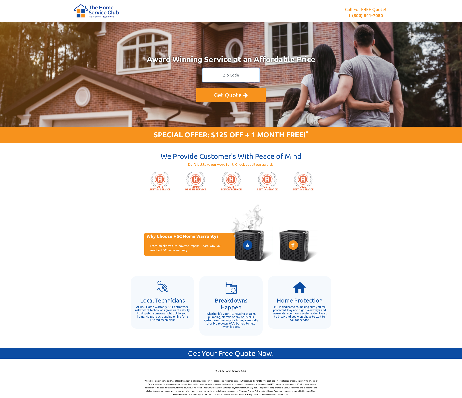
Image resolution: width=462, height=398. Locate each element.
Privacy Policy (254, 391)
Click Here (149, 381)
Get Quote (228, 95)
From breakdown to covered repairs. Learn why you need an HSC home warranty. (185, 248)
